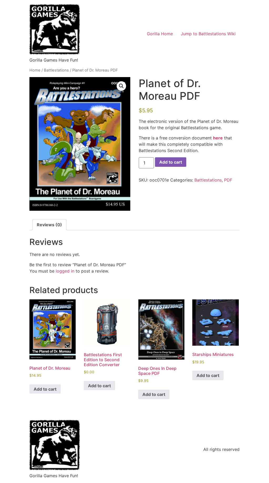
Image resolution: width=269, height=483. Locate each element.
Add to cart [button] (45, 389)
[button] (121, 86)
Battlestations (56, 70)
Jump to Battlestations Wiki (208, 33)
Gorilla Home (160, 33)
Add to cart (170, 162)
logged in (65, 271)
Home (34, 70)
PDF (228, 180)
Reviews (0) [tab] (49, 224)
